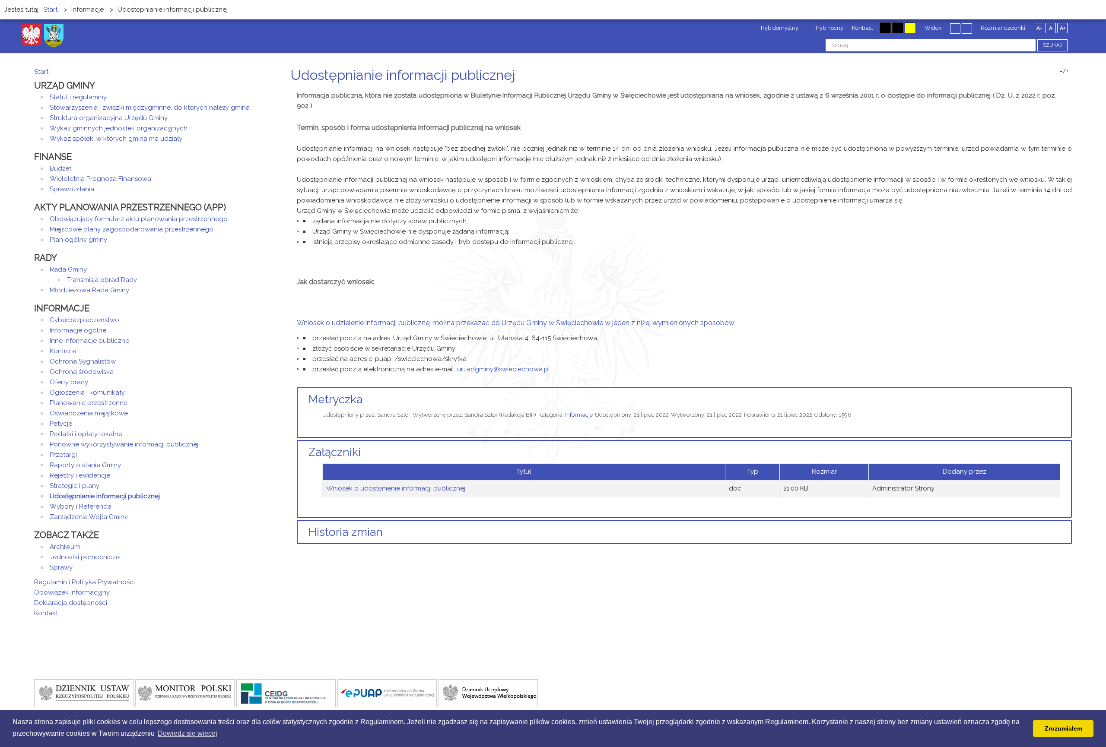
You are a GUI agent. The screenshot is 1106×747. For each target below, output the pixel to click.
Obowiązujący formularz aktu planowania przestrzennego (139, 219)
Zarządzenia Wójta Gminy (89, 517)
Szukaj (1052, 45)
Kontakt (46, 613)
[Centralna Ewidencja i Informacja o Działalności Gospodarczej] (286, 692)
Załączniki (334, 452)
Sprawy (61, 567)
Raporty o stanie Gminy (85, 465)
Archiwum (65, 547)
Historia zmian (345, 531)
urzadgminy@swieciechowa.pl (503, 369)
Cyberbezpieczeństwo (84, 320)
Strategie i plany (74, 486)
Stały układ (955, 28)
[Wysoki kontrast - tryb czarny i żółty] (897, 27)
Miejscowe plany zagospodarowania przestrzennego (131, 229)
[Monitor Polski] (185, 692)
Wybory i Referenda (80, 506)
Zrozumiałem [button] (1063, 728)
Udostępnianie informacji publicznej (105, 496)
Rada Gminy (68, 269)
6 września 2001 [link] (849, 95)
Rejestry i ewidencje (80, 475)
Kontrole (63, 351)
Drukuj (1059, 91)
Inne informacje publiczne (89, 341)
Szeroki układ (967, 28)
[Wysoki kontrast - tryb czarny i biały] (885, 27)
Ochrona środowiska (82, 372)
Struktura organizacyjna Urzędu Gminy (109, 118)
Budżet (60, 168)
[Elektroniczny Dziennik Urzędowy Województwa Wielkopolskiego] (488, 692)
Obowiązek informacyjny (72, 592)
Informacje (579, 414)
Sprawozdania (72, 189)
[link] (503, 369)
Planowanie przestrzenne (88, 403)
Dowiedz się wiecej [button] (187, 733)
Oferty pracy (69, 382)
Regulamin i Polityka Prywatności (84, 582)
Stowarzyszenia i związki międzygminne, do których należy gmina (150, 107)
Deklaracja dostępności (70, 603)
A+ (1062, 28)
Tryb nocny (828, 28)
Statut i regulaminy (78, 97)
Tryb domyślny (778, 28)
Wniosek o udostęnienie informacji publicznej (395, 488)
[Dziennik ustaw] (83, 692)
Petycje (61, 423)
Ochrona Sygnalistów (83, 361)
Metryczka (335, 399)
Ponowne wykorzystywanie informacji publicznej (124, 444)
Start (41, 72)
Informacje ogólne (78, 330)
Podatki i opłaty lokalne (86, 434)
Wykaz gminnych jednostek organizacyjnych (119, 128)
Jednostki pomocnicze (85, 557)
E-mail (1069, 91)
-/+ (1064, 71)
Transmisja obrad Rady (102, 280)
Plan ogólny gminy (78, 240)
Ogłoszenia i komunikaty (87, 392)
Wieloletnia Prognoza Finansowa (100, 179)
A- (1039, 28)
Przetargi (63, 455)
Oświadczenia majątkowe (89, 413)
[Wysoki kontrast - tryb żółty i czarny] (910, 27)
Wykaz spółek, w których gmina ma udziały (116, 138)
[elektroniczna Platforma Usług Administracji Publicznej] (387, 692)
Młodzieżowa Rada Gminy (89, 290)
